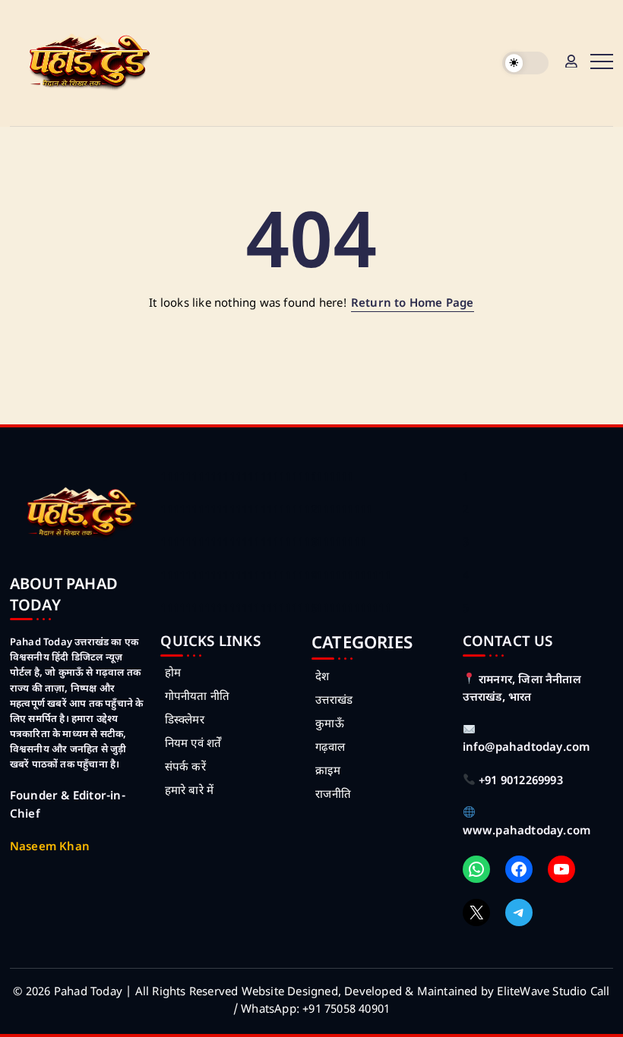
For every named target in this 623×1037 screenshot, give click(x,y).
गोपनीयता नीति (197, 697)
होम (173, 674)
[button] (525, 63)
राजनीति (333, 795)
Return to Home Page (412, 304)
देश (322, 677)
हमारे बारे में (189, 791)
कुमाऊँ (329, 724)
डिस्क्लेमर (184, 721)
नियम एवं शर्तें (193, 744)
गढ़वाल (330, 748)
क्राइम (327, 771)
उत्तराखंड (334, 701)
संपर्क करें (185, 768)
